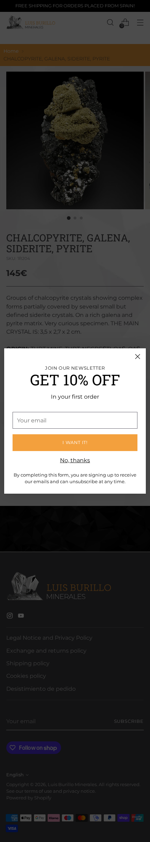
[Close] (137, 356)
